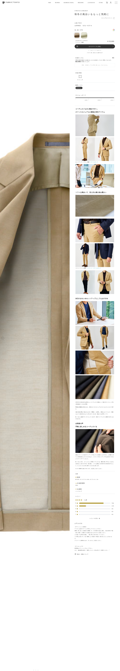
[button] (2, 338)
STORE (101, 2)
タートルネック (94, 162)
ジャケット (89, 268)
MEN (49, 2)
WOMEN (57, 2)
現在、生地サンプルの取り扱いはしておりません (95, 65)
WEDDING (81, 2)
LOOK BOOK (91, 2)
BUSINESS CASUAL (69, 2)
